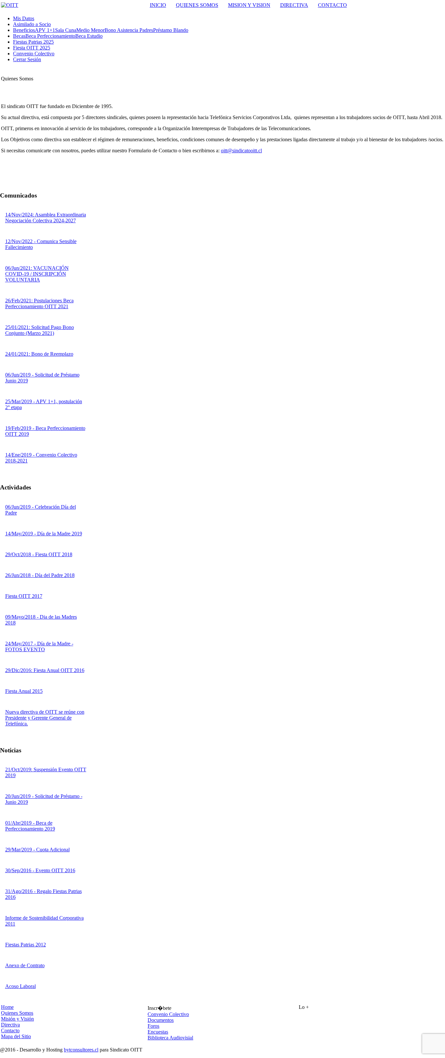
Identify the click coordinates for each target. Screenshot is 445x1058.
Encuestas (158, 1032)
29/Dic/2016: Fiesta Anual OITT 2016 (44, 670)
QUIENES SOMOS (197, 5)
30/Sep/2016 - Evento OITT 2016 (40, 870)
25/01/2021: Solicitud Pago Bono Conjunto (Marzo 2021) (39, 330)
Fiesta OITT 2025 (31, 47)
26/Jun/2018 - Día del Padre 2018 (40, 575)
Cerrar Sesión (27, 59)
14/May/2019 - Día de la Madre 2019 (43, 533)
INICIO (158, 5)
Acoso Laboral (20, 986)
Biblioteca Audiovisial (170, 1037)
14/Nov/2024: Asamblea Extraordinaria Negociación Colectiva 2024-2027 (45, 217)
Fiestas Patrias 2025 (33, 42)
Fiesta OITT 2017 (23, 596)
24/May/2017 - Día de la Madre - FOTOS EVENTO (39, 646)
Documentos (161, 1020)
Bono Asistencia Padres (129, 30)
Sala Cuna (65, 30)
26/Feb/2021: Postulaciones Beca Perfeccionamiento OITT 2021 (39, 303)
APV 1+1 (45, 30)
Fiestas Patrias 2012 (25, 944)
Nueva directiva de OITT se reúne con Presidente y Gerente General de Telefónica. (44, 717)
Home (7, 1007)
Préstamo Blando (170, 30)
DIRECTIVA (294, 5)
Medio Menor (90, 30)
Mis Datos (23, 18)
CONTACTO (332, 5)
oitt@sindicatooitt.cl (241, 150)
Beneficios (24, 30)
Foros (153, 1026)
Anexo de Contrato (25, 965)
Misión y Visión (17, 1019)
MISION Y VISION (249, 5)
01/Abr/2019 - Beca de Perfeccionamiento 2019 (30, 825)
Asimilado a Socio (32, 24)
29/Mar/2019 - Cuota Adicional (37, 849)
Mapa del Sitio (16, 1036)
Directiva (10, 1024)
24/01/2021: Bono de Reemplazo (39, 354)
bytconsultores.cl (81, 1049)
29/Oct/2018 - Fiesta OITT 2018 (38, 554)
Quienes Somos (17, 1013)
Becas (19, 36)
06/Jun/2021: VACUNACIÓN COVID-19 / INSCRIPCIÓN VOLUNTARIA (37, 273)
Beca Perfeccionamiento (50, 36)
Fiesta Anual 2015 (24, 691)
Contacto (10, 1030)
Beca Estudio (89, 36)
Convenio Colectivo (33, 53)
